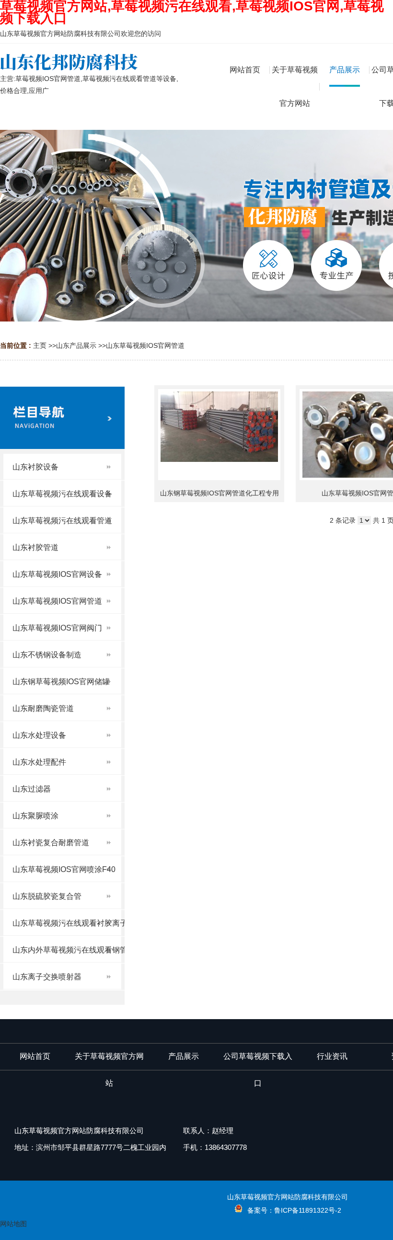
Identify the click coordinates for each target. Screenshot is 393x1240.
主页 (39, 345)
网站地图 (13, 1224)
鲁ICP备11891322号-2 (307, 1210)
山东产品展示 (76, 345)
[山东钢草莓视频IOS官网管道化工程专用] (219, 434)
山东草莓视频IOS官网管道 (145, 345)
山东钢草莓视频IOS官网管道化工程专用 (219, 493)
